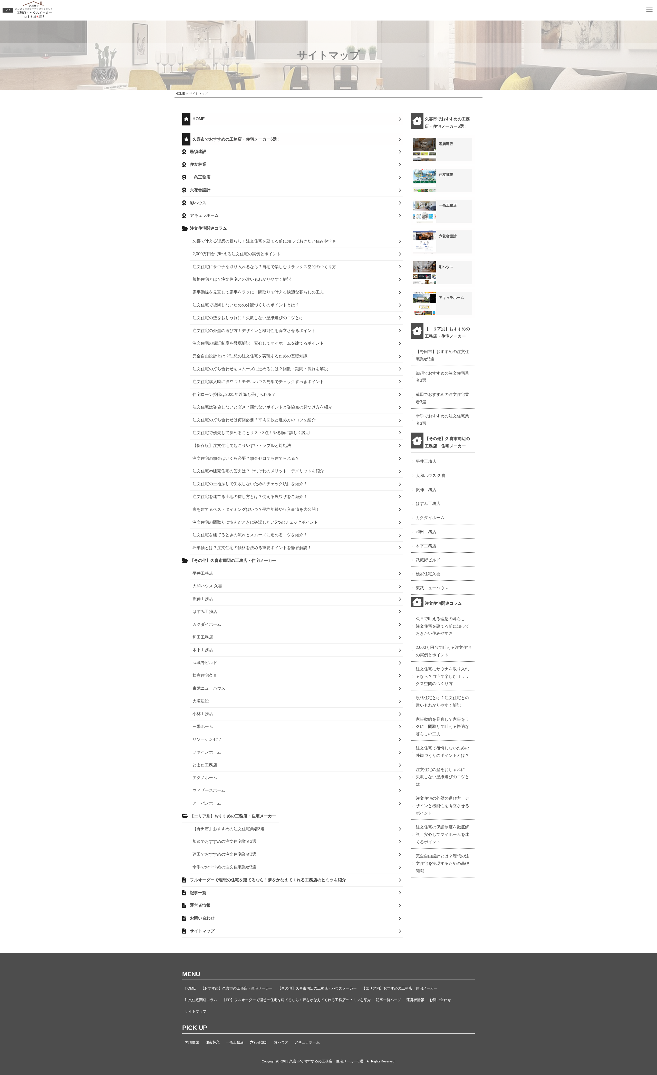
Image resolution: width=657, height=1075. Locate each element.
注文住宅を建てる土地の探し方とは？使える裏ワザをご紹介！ (249, 496)
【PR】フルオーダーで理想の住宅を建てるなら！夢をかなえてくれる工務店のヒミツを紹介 (296, 1000)
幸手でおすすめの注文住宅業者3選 (224, 867)
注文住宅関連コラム (208, 228)
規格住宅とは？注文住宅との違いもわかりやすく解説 (241, 279)
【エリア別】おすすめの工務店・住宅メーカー (233, 816)
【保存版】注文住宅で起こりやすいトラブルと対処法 (241, 445)
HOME (198, 119)
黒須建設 (198, 151)
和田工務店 (202, 637)
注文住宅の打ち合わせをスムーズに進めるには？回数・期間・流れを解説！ (262, 369)
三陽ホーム (202, 726)
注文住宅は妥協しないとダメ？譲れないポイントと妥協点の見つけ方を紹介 (262, 407)
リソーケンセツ (206, 739)
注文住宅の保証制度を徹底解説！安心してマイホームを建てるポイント (258, 343)
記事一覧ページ (388, 1000)
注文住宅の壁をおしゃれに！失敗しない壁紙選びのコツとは (247, 318)
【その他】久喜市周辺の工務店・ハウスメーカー (317, 988)
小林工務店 (202, 713)
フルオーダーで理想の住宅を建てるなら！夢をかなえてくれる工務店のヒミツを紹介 (268, 880)
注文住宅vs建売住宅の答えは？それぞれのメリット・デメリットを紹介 (258, 471)
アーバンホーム (206, 803)
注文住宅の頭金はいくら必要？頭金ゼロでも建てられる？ (245, 458)
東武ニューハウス (208, 688)
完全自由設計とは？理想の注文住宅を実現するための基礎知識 (249, 356)
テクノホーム (204, 777)
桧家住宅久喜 (204, 675)
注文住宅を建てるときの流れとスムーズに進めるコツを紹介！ (249, 535)
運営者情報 (200, 905)
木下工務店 (202, 650)
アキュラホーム (204, 215)
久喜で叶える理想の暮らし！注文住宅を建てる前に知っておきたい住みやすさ (264, 241)
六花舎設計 (200, 190)
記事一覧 (198, 893)
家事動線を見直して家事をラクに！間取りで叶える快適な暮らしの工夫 (258, 292)
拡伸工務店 (202, 599)
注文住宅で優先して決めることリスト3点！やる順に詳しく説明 (251, 433)
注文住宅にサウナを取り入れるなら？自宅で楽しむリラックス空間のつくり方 (264, 267)
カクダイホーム (206, 624)
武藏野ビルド (204, 662)
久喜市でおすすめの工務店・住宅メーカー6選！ (236, 139)
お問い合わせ (202, 918)
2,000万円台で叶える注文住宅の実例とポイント (236, 254)
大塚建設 (200, 701)
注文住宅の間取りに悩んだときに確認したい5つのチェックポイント (255, 522)
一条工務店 (200, 177)
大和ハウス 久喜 (207, 586)
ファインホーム (206, 752)
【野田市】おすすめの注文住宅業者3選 (228, 829)
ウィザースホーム (208, 790)
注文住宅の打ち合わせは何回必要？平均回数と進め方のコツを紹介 (254, 420)
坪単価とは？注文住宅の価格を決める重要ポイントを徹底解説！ (252, 547)
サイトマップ (202, 931)
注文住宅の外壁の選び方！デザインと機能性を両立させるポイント (254, 330)
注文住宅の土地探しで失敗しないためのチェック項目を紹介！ (249, 484)
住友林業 (198, 164)
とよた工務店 (204, 765)
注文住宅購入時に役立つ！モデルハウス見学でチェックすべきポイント (258, 381)
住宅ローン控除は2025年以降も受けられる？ (234, 394)
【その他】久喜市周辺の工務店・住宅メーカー (233, 560)
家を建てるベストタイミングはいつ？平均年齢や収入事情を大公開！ (256, 509)
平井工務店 (202, 573)
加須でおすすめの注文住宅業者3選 (224, 841)
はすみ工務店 (204, 611)
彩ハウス (198, 203)
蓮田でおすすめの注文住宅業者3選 (224, 854)
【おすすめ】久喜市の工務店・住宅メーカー (237, 988)
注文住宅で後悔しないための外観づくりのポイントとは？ (245, 305)
